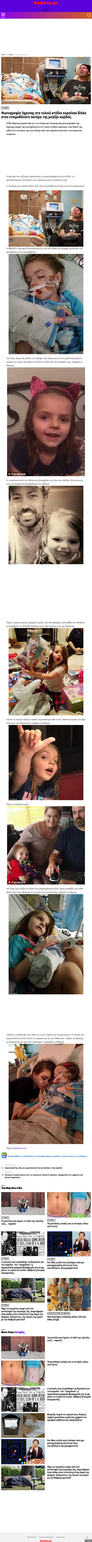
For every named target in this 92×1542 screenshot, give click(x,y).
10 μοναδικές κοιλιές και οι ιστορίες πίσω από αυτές (67, 1225)
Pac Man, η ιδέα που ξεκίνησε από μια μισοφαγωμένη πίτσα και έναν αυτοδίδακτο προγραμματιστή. (65, 1265)
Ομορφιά (66, 1313)
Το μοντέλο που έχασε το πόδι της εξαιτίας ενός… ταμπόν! (22, 1222)
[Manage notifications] (87, 1538)
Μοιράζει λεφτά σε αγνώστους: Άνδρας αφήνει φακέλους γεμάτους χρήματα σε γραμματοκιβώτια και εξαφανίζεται (67, 1417)
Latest (46, 10)
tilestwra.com (19, 1148)
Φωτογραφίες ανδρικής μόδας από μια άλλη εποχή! (66, 1318)
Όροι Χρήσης (31, 1537)
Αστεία (50, 1313)
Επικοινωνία (60, 1537)
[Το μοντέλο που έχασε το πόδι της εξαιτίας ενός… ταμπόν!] (23, 1203)
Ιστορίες (5, 1218)
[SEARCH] (89, 15)
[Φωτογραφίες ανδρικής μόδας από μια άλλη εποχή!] (69, 1294)
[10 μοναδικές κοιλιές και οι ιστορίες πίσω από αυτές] (69, 1205)
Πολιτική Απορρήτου (46, 1537)
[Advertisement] (46, 35)
